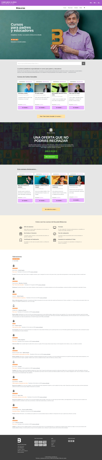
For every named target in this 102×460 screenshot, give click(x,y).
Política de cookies (62, 458)
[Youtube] (73, 441)
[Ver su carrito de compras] (84, 8)
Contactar (53, 446)
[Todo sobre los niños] (76, 87)
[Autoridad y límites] (25, 87)
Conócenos (53, 440)
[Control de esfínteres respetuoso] (60, 180)
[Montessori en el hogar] (77, 180)
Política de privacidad (54, 458)
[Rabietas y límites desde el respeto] (42, 180)
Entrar (81, 7)
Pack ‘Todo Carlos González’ (18, 284)
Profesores (53, 441)
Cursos (64, 7)
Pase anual (70, 7)
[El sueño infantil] (42, 87)
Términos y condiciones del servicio (42, 458)
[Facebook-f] (71, 441)
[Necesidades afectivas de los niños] (59, 87)
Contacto (76, 7)
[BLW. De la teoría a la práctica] (25, 180)
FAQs (52, 444)
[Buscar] (83, 63)
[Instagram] (69, 441)
